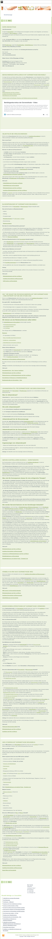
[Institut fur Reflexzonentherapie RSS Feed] (3, 935)
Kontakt (16, 934)
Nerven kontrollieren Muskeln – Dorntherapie (20, 460)
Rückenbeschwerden (7, 218)
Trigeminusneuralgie (7, 782)
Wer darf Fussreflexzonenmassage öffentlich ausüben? (14, 907)
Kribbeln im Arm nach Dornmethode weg (17, 571)
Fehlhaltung (5, 800)
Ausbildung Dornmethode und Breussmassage (11, 94)
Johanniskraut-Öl (23, 169)
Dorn (40, 682)
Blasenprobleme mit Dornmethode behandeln (19, 204)
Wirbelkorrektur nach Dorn (10, 678)
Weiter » (9, 20)
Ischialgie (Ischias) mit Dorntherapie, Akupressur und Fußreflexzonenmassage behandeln (19, 98)
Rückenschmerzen (7, 313)
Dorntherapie (10, 699)
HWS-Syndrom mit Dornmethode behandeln (18, 742)
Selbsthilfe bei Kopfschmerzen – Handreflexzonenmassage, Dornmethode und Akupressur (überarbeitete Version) (12, 924)
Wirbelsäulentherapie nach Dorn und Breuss (11, 92)
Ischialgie (22, 218)
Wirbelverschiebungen (7, 791)
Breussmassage (37, 84)
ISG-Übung (7, 328)
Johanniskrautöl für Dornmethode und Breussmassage (23, 388)
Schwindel (5, 768)
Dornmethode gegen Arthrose (9, 927)
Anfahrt (20, 934)
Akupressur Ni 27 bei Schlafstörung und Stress (12, 903)
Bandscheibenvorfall (28, 421)
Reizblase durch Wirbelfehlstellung (10, 915)
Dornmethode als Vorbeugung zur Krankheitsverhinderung (14, 377)
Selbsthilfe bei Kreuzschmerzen (14, 134)
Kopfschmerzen (6, 766)
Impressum (25, 934)
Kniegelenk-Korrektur (9, 326)
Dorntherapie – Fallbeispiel (8, 901)
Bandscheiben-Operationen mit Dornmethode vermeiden (23, 606)
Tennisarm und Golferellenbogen (9, 763)
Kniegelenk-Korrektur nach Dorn (12, 694)
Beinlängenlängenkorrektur (10, 324)
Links (38, 934)
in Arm (19, 773)
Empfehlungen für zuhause (9, 697)
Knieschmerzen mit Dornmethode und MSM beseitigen (14, 911)
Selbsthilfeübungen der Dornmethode (9, 95)
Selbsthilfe (10, 192)
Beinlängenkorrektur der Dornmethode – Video (12, 380)
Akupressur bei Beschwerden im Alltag (10, 905)
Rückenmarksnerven (8, 81)
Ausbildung (36, 744)
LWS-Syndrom (17, 218)
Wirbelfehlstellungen (41, 581)
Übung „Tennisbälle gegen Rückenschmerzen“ (12, 337)
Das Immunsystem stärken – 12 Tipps (10, 913)
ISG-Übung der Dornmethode (11, 696)
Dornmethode (46, 84)
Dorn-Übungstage (9, 27)
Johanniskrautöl (29, 518)
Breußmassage (13, 178)
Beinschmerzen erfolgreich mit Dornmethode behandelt (24, 75)
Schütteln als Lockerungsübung (9, 340)
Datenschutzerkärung (32, 934)
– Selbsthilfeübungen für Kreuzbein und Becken (11, 342)
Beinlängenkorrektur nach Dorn (12, 687)
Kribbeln (4, 773)
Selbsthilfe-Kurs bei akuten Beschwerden (11, 898)
